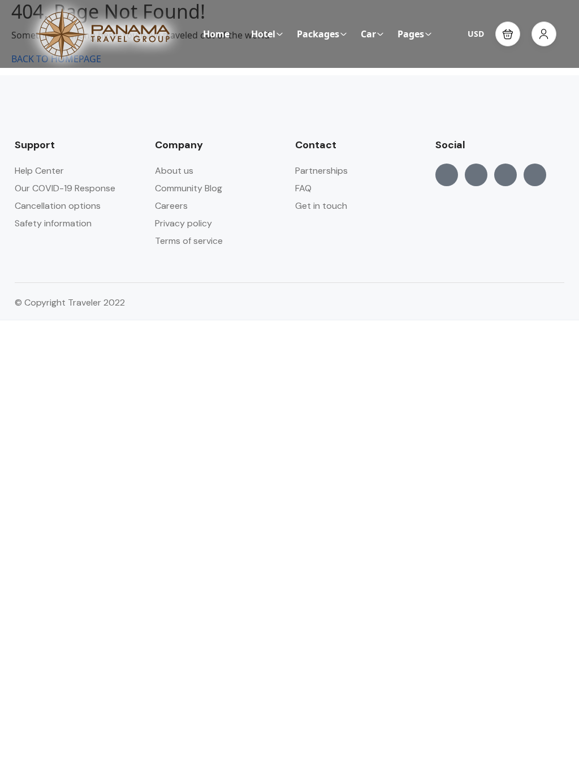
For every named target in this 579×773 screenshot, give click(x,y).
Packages (318, 34)
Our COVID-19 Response (65, 188)
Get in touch (321, 206)
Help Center (39, 171)
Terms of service (189, 241)
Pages (410, 34)
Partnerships (321, 171)
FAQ (303, 188)
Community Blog (188, 188)
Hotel (263, 34)
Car (368, 34)
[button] (507, 34)
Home (216, 34)
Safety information (53, 223)
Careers (171, 206)
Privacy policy (183, 223)
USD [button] (476, 33)
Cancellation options (58, 206)
